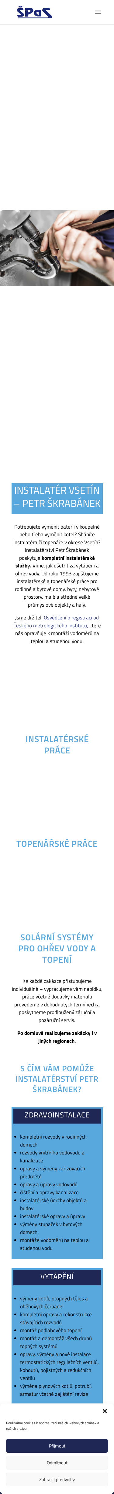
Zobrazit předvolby (57, 1479)
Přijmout (57, 1445)
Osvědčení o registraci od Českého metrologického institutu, (56, 622)
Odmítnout (57, 1462)
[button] (105, 1411)
